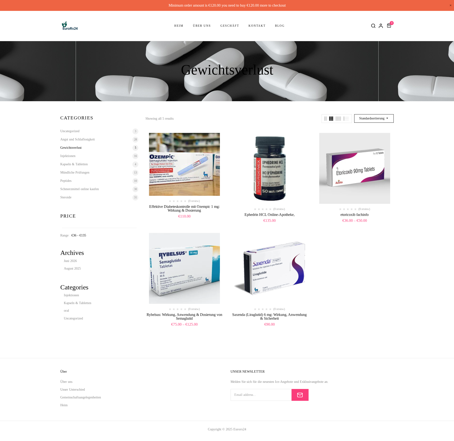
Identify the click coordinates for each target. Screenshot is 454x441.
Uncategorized (69, 131)
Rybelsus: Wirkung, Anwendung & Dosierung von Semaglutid (184, 316)
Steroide (65, 197)
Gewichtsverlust (71, 147)
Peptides (65, 181)
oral (66, 310)
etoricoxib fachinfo (354, 215)
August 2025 (72, 268)
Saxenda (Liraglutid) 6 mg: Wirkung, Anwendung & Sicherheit (269, 316)
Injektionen (67, 156)
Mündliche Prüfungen (74, 172)
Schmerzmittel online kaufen (79, 189)
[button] (390, 26)
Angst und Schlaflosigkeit (77, 139)
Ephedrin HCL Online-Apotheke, (269, 215)
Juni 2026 (70, 261)
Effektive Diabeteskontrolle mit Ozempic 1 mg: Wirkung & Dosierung (184, 208)
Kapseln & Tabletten (74, 164)
